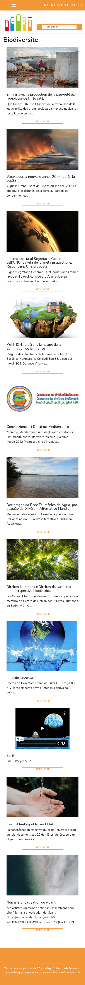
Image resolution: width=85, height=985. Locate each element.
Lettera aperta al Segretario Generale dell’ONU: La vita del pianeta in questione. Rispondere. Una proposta (39, 262)
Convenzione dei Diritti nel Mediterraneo (38, 427)
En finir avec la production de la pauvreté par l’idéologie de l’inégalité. (41, 96)
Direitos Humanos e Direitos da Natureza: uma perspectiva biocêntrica (39, 589)
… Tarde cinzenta (20, 677)
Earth (11, 755)
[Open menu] (12, 3)
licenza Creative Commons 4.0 (62, 972)
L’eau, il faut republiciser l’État (30, 824)
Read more (42, 121)
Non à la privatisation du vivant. (31, 902)
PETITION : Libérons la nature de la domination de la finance (34, 346)
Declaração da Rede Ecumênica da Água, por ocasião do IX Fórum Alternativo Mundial (42, 507)
